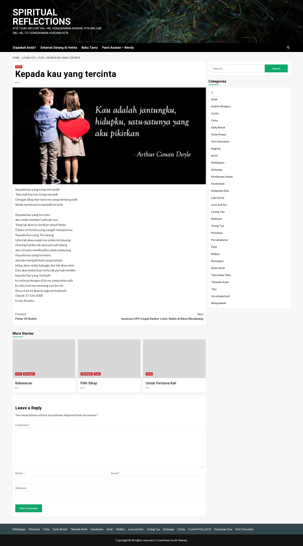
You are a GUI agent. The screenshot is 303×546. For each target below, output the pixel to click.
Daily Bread (218, 127)
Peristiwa (217, 232)
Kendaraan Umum (222, 176)
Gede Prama (218, 134)
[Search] (288, 47)
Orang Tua (217, 225)
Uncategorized (220, 296)
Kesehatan (217, 183)
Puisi (18, 67)
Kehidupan (87, 374)
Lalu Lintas (217, 197)
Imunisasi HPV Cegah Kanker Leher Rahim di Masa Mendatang (162, 316)
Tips (214, 289)
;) (212, 92)
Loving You (218, 211)
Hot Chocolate (220, 141)
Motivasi (216, 218)
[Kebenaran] (44, 358)
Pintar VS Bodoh (26, 316)
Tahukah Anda (220, 282)
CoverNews (163, 540)
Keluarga (216, 169)
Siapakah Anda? (24, 47)
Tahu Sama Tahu (221, 275)
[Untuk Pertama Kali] (174, 358)
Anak (214, 99)
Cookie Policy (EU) (199, 529)
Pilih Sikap (88, 383)
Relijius (215, 253)
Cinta (214, 120)
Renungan (29, 374)
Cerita (215, 113)
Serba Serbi (218, 267)
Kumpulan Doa (220, 190)
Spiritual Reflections (42, 17)
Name (20, 473)
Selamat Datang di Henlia (58, 47)
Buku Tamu (90, 47)
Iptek (214, 155)
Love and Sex (219, 204)
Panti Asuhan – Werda (118, 47)
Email (115, 473)
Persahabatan (219, 239)
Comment (22, 425)
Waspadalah (218, 303)
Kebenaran (23, 383)
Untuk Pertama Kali (161, 383)
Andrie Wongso (220, 106)
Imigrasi (216, 148)
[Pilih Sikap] (109, 358)
